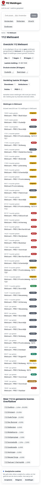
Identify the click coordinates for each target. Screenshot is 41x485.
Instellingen (29, 480)
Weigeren (18, 480)
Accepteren (8, 480)
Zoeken (34, 15)
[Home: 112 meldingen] (11, 3)
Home (3, 33)
